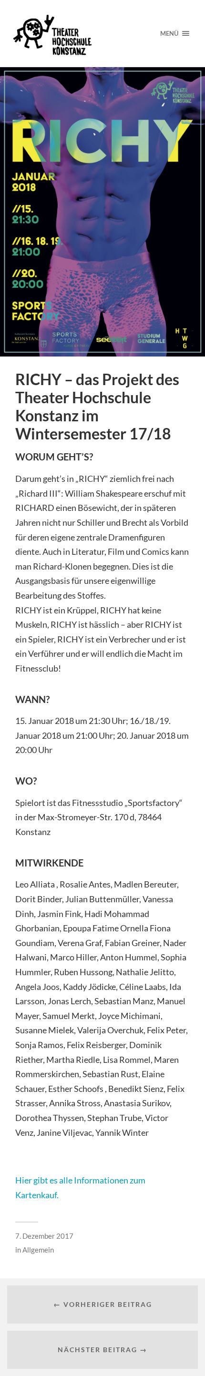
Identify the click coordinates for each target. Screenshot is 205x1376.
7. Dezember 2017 (44, 1236)
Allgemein (38, 1249)
